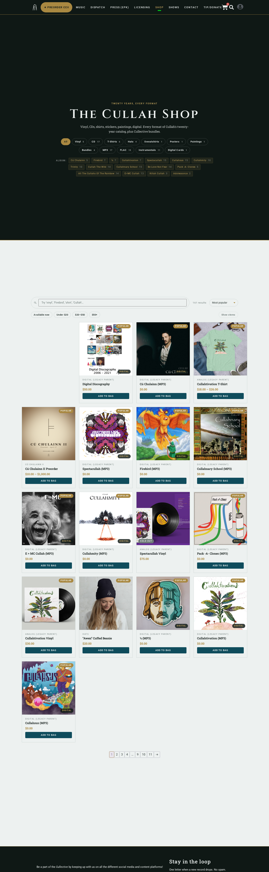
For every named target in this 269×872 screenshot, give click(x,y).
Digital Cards (177, 150)
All (65, 141)
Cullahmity (202, 160)
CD (96, 141)
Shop (159, 7)
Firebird (99, 160)
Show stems (228, 314)
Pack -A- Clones (188, 167)
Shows (174, 7)
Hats (132, 141)
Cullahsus (180, 160)
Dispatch (98, 7)
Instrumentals (149, 150)
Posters (176, 141)
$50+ (94, 314)
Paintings (197, 141)
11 (150, 754)
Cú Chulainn (79, 160)
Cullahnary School (129, 167)
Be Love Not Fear (160, 167)
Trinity (76, 167)
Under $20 (62, 314)
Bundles (88, 150)
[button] (231, 7)
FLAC (125, 150)
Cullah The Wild (99, 167)
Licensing (142, 7)
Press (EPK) (119, 7)
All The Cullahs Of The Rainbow (98, 173)
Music (80, 7)
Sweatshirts (153, 141)
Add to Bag (220, 396)
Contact (191, 7)
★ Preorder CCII (56, 7)
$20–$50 (80, 314)
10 (143, 754)
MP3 (107, 150)
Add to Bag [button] (106, 396)
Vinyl (79, 141)
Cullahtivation (131, 160)
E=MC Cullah (134, 173)
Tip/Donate (213, 7)
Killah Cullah (158, 173)
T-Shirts (113, 141)
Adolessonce (182, 173)
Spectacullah (156, 160)
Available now (42, 314)
